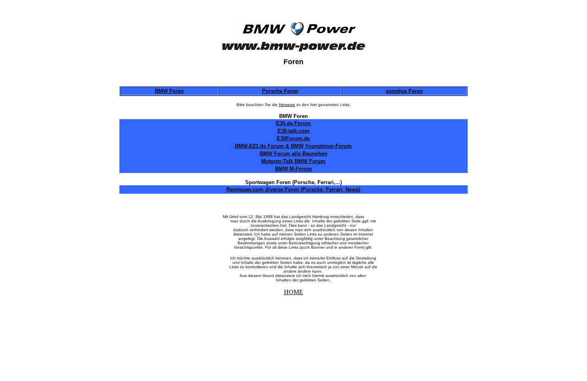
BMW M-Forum (293, 169)
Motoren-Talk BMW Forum (293, 161)
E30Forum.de (293, 138)
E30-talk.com (293, 131)
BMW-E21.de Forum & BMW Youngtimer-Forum (293, 146)
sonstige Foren (404, 91)
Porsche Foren (280, 91)
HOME (293, 292)
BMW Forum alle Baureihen (293, 154)
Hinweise (287, 104)
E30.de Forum (293, 123)
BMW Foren (169, 91)
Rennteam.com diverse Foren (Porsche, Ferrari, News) (293, 189)
